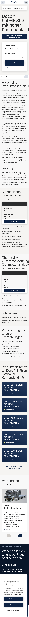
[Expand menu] (26, 76)
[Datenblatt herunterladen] (14, 62)
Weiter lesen (9, 529)
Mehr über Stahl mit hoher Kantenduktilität (14, 36)
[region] (14, 595)
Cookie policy (17, 594)
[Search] (3, 2)
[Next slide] (20, 535)
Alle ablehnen (14, 605)
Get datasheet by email (15, 67)
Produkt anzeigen (10, 393)
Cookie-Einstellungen (13, 610)
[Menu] (26, 2)
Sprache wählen (10, 53)
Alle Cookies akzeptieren (14, 599)
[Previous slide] (9, 535)
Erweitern (15, 221)
